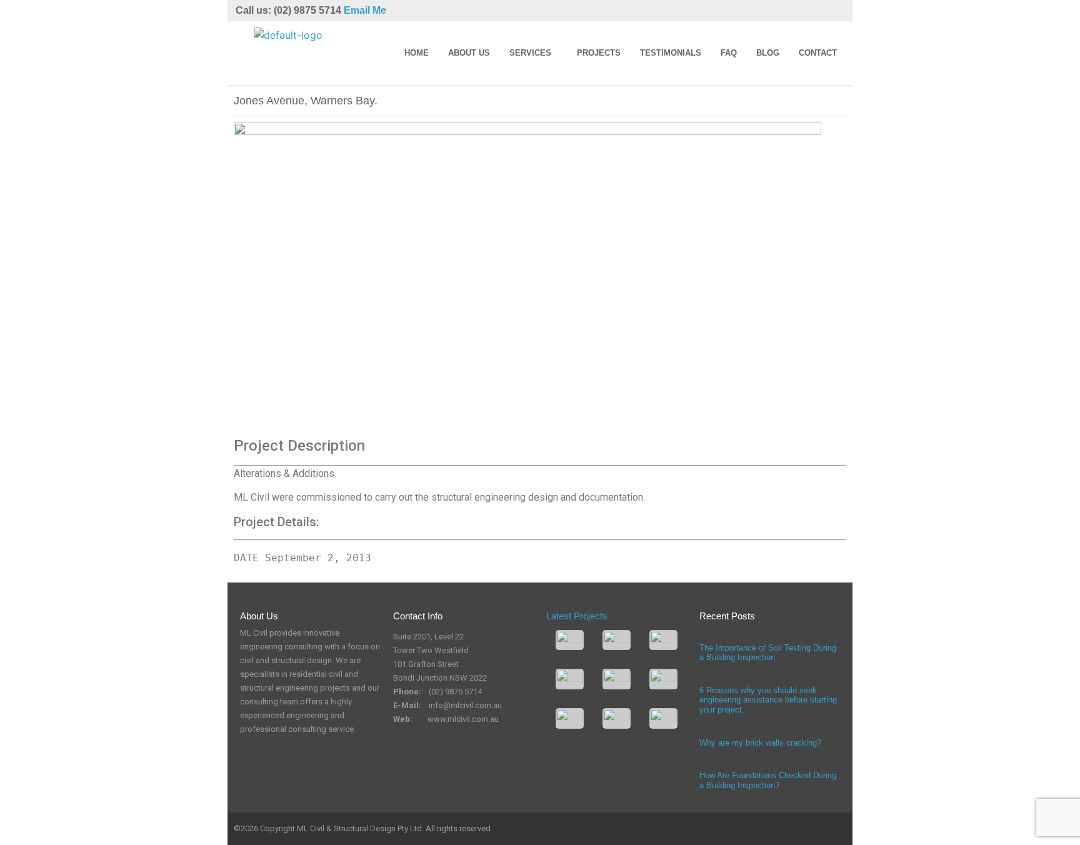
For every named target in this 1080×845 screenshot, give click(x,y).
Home (416, 53)
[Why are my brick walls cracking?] (702, 733)
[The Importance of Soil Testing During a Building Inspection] (702, 638)
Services (530, 53)
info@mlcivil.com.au (465, 705)
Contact (818, 53)
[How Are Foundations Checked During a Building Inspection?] (702, 765)
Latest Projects (577, 616)
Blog (767, 53)
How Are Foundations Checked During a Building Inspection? (767, 780)
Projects (599, 53)
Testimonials (670, 53)
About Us (469, 53)
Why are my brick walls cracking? (760, 743)
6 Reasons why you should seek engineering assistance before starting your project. (768, 700)
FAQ (729, 53)
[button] (533, 53)
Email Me (365, 10)
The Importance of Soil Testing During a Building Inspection (767, 652)
